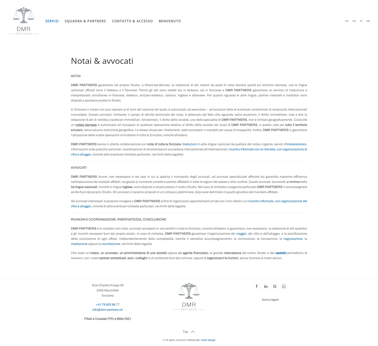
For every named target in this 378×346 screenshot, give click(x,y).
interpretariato (296, 144)
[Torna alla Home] (23, 21)
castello (280, 253)
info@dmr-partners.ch (107, 309)
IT (361, 21)
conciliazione (111, 244)
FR (347, 21)
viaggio (241, 233)
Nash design (208, 340)
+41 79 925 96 (106, 304)
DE (354, 21)
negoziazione (293, 238)
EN (368, 21)
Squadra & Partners (85, 21)
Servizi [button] (52, 21)
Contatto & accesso (132, 21)
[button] (192, 332)
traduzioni (190, 144)
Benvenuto (170, 21)
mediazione (79, 244)
